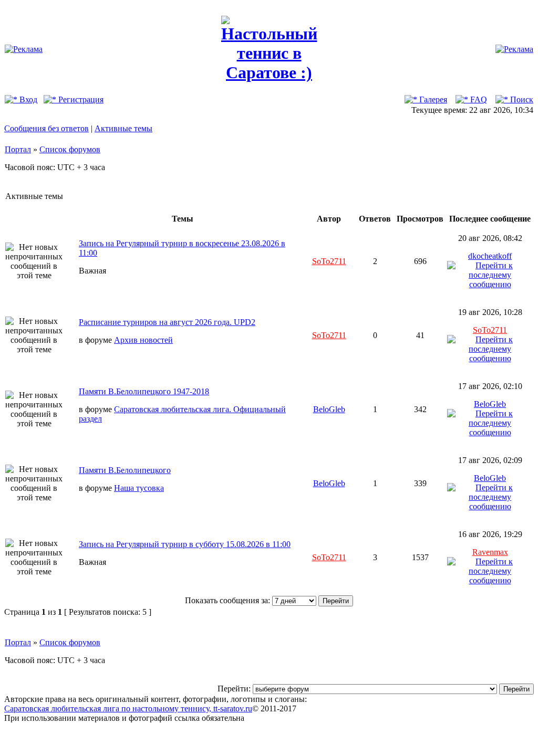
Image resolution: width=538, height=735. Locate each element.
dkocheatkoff (490, 255)
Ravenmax (490, 552)
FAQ (477, 99)
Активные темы (123, 128)
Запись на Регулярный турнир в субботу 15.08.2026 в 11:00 (185, 544)
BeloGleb (329, 409)
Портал (18, 149)
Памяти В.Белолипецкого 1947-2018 (144, 391)
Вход (27, 99)
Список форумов (69, 149)
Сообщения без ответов (46, 128)
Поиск (520, 99)
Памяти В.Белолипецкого (125, 470)
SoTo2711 (329, 261)
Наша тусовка (139, 488)
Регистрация (80, 99)
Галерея (432, 99)
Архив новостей (143, 339)
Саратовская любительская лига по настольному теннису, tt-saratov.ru (128, 708)
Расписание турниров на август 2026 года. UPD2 (167, 322)
